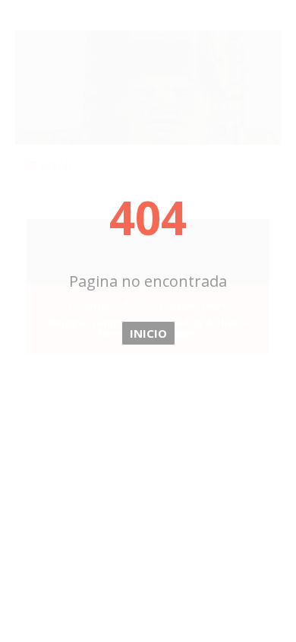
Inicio (148, 333)
